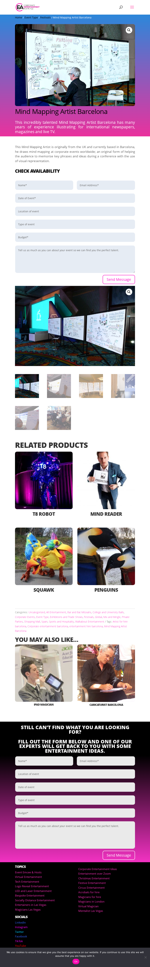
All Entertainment (56, 612)
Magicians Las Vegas (28, 909)
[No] (145, 957)
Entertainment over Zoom (94, 873)
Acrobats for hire (89, 892)
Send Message (119, 279)
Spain (44, 621)
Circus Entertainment (91, 887)
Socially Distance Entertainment (35, 900)
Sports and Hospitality (61, 621)
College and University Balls (108, 612)
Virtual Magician (88, 906)
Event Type (31, 17)
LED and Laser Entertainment (33, 891)
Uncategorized (37, 612)
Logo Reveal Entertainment (32, 886)
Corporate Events (25, 617)
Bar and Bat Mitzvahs (79, 612)
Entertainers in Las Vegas (30, 905)
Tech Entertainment (27, 881)
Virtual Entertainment (28, 877)
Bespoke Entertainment (29, 895)
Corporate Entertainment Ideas (97, 869)
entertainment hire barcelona (86, 626)
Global (98, 617)
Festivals (45, 17)
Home (18, 17)
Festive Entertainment (92, 883)
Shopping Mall (32, 621)
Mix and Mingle (112, 617)
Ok (76, 961)
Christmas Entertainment (94, 878)
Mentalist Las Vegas (90, 911)
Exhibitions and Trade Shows (66, 617)
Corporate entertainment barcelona (47, 626)
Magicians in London (91, 901)
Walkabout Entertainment (89, 621)
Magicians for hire (89, 897)
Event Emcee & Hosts (28, 872)
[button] (129, 30)
